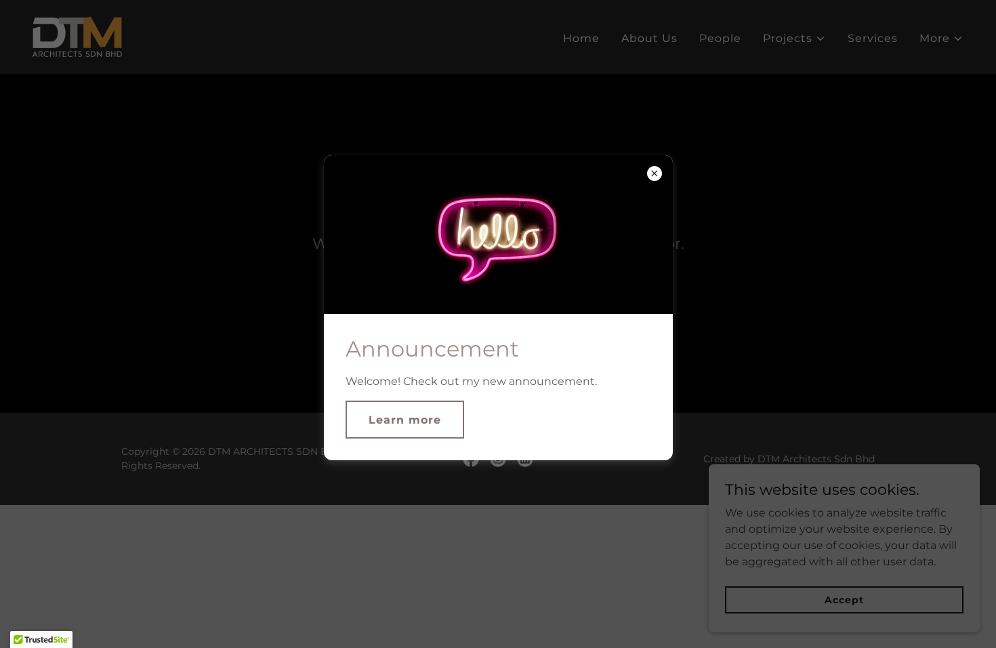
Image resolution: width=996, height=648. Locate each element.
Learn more (405, 419)
